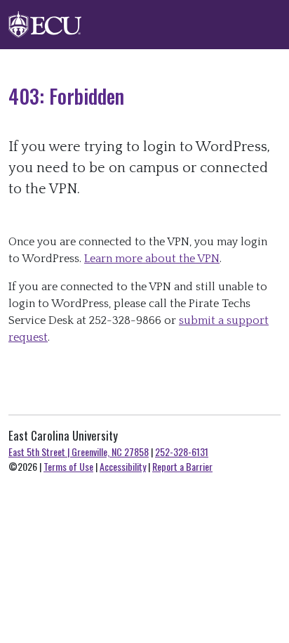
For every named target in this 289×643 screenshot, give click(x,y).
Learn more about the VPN (152, 258)
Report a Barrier (182, 466)
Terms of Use (68, 466)
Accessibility (123, 466)
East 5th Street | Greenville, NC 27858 (78, 451)
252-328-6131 (181, 451)
